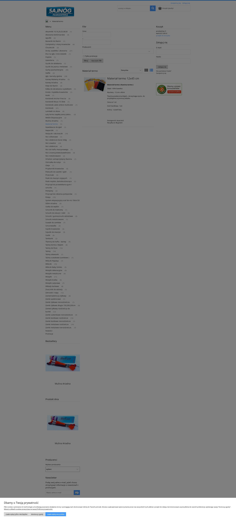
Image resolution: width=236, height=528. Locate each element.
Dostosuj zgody (37, 514)
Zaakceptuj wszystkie (55, 514)
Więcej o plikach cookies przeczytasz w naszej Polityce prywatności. (28, 509)
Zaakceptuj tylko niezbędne (16, 514)
